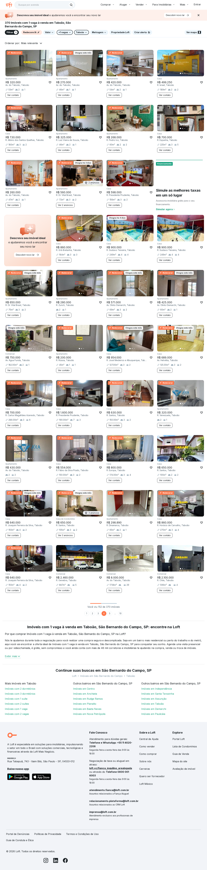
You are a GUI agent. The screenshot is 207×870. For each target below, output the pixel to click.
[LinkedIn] (55, 861)
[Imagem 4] (35, 73)
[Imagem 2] (31, 73)
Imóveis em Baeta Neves (87, 708)
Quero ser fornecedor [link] (152, 776)
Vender (140, 4)
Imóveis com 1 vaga (16, 708)
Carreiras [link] (144, 768)
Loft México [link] (146, 783)
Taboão (130, 675)
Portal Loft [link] (178, 739)
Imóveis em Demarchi (153, 708)
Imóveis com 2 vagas (17, 713)
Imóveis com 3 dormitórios (20, 693)
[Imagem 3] (83, 73)
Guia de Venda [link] (180, 753)
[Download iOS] (41, 777)
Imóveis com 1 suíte (16, 698)
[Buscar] (71, 4)
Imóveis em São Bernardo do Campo (101, 675)
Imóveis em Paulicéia (153, 713)
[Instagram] (45, 861)
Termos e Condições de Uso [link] (82, 834)
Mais (182, 4)
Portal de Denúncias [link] (17, 834)
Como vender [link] (147, 746)
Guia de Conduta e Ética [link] (19, 840)
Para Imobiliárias (161, 4)
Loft (74, 675)
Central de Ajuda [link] (148, 739)
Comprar (106, 4)
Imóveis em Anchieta (85, 693)
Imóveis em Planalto (84, 703)
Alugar (123, 4)
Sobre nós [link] (145, 761)
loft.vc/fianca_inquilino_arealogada (110, 768)
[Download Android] (18, 777)
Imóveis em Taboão (152, 703)
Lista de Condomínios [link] (184, 746)
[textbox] (45, 5)
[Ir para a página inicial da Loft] (10, 5)
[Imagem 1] (29, 73)
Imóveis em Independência (156, 688)
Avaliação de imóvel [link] (183, 768)
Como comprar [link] (148, 753)
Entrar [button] (197, 4)
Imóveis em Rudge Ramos (88, 698)
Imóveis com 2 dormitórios (20, 688)
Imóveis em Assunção (154, 698)
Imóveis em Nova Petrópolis (89, 713)
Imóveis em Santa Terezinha (157, 693)
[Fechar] (198, 15)
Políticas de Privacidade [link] (47, 834)
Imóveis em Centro (84, 688)
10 (120, 613)
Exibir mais (11, 656)
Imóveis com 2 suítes (17, 703)
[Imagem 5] (37, 73)
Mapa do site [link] (179, 761)
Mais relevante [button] (29, 43)
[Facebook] (65, 861)
